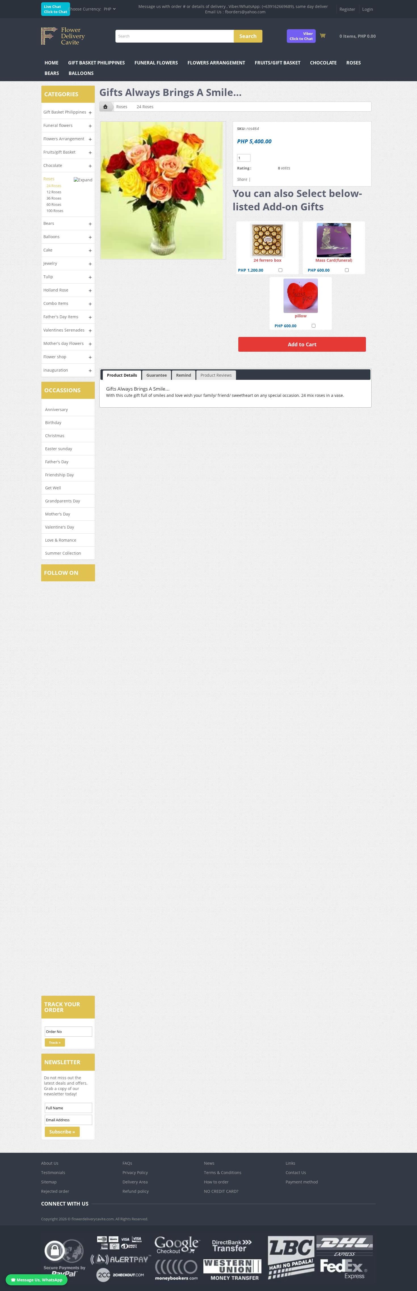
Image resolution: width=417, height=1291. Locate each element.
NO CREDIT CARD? (221, 1191)
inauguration (55, 370)
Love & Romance (60, 540)
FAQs (127, 1163)
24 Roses (54, 185)
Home (51, 63)
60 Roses (54, 204)
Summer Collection (63, 553)
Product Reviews (216, 375)
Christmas (54, 435)
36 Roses (54, 198)
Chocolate (323, 63)
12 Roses (54, 191)
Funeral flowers (156, 63)
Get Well (53, 488)
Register (347, 9)
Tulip (48, 276)
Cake (47, 250)
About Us (49, 1163)
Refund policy (136, 1191)
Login (367, 9)
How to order (216, 1182)
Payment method (302, 1182)
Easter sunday (58, 448)
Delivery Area (135, 1182)
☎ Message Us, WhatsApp (36, 1279)
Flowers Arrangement (216, 63)
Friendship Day (59, 474)
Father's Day (56, 461)
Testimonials (53, 1172)
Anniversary (56, 409)
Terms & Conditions (222, 1172)
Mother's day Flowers (63, 343)
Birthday (53, 422)
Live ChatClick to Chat (55, 9)
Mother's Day (57, 514)
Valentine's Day (59, 527)
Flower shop (54, 356)
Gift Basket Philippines (96, 63)
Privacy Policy (135, 1172)
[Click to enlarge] (267, 240)
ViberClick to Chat (301, 36)
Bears (52, 73)
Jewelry (50, 263)
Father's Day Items (60, 316)
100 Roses (55, 210)
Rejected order (55, 1191)
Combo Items (55, 303)
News (209, 1163)
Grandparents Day (62, 501)
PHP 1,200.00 (250, 270)
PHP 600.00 (319, 270)
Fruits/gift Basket (277, 63)
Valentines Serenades (64, 330)
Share (242, 179)
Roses (353, 63)
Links (290, 1163)
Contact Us (296, 1172)
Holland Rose (55, 290)
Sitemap (49, 1182)
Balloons (81, 73)
